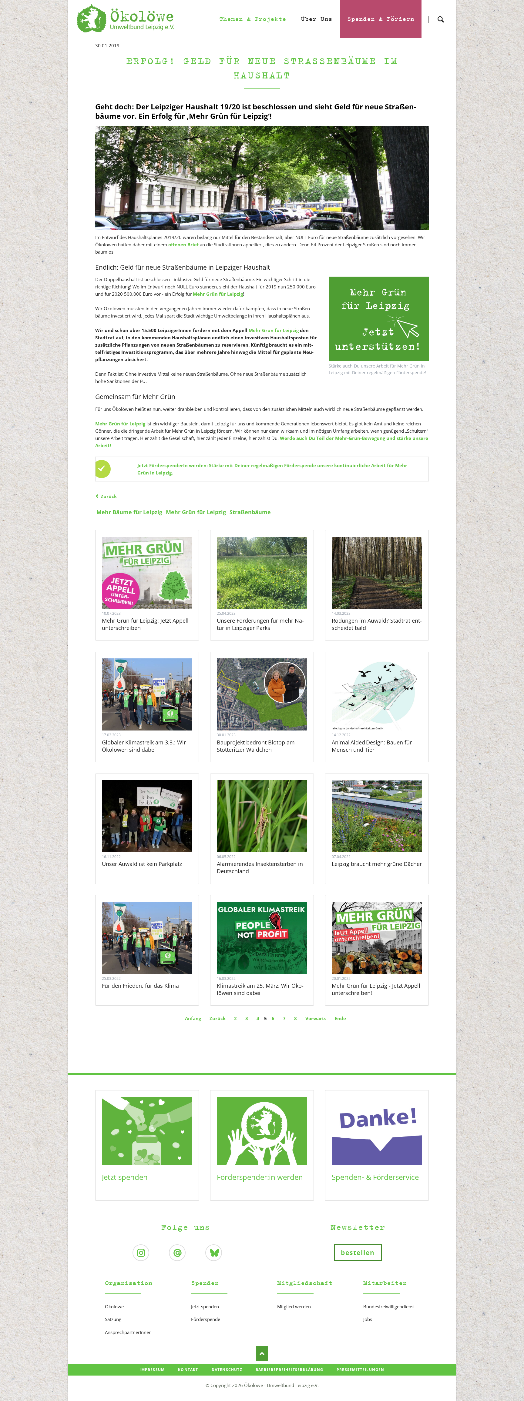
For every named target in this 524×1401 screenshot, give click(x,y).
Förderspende (205, 1319)
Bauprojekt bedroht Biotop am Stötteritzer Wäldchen (256, 746)
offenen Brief (183, 244)
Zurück (109, 496)
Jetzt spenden (125, 1177)
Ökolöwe (114, 1306)
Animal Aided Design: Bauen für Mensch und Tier (372, 746)
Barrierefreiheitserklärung (289, 1369)
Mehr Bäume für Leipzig (129, 512)
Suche (440, 14)
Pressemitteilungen (361, 1369)
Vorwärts (315, 1018)
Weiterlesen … (147, 573)
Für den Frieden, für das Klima (140, 985)
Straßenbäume (250, 512)
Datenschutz (227, 1369)
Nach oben (262, 1353)
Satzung (113, 1319)
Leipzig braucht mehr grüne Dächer (377, 863)
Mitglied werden (294, 1306)
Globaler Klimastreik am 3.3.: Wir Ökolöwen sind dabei (144, 746)
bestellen (358, 1252)
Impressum (152, 1369)
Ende (340, 1018)
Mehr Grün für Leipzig (273, 330)
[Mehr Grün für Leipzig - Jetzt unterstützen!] (379, 319)
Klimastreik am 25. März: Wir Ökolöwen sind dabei (260, 989)
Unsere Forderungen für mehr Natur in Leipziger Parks (260, 624)
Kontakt (188, 1369)
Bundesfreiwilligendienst (389, 1306)
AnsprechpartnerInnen (128, 1332)
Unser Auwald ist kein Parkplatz (142, 863)
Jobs (367, 1319)
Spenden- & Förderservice (375, 1177)
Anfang (193, 1018)
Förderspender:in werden (260, 1177)
